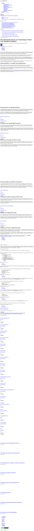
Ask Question (2, 312)
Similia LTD (2, 430)
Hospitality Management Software (8, 10)
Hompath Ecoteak (2, 370)
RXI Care (1, 409)
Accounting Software (6, 4)
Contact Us (3, 521)
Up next (11, 313)
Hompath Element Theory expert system (5, 376)
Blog (2, 18)
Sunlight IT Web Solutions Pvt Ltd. (5, 404)
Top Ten (3, 12)
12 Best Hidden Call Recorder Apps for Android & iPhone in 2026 (9, 482)
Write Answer (4, 264)
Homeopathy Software (5, 17)
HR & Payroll (5, 5)
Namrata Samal (2, 46)
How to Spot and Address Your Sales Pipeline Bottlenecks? (8, 512)
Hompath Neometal (2, 350)
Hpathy (1, 417)
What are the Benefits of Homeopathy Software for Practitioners (10, 36)
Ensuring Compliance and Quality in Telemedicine (8, 25)
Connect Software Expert (3, 15)
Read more (18, 247)
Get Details (2, 322)
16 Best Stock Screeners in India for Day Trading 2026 (8, 472)
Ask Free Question (9, 15)
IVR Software (5, 9)
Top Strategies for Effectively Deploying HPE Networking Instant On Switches (11, 502)
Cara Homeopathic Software (4, 415)
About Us (3, 519)
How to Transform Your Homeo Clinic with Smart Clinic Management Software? (12, 30)
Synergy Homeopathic (3, 422)
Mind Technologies (2, 332)
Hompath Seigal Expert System (4, 337)
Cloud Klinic (2, 402)
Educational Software (6, 6)
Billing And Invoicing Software (8, 7)
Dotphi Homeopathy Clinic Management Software (7, 389)
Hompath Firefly (2, 363)
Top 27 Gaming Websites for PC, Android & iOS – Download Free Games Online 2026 (12, 462)
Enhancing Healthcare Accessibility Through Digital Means (9, 22)
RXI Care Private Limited (3, 410)
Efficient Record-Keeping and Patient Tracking (8, 24)
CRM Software (6, 8)
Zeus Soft (1, 319)
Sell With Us (3, 517)
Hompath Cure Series (3, 383)
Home (3, 2)
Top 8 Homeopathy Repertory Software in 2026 (8, 33)
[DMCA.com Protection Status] (4, 528)
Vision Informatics (2, 397)
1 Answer (3, 263)
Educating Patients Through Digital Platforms (8, 23)
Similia (1, 428)
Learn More (2, 122)
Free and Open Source (5, 11)
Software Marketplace (15, 15)
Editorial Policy (4, 516)
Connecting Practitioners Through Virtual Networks (8, 26)
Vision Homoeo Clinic (3, 396)
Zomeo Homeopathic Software (4, 324)
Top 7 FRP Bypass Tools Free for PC (5, 492)
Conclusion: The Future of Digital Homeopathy (8, 27)
